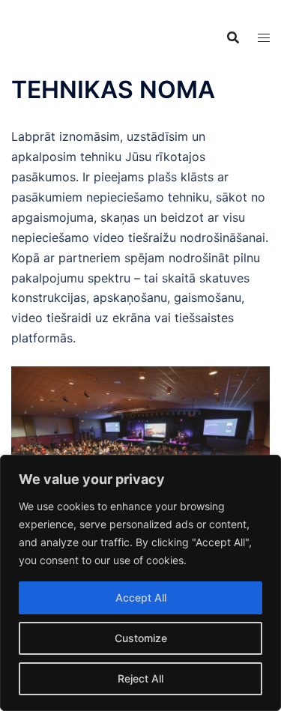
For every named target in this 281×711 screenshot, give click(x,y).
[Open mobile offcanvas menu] (264, 38)
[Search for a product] (233, 37)
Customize (141, 638)
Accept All (140, 597)
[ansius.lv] (48, 35)
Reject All (140, 678)
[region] (140, 583)
